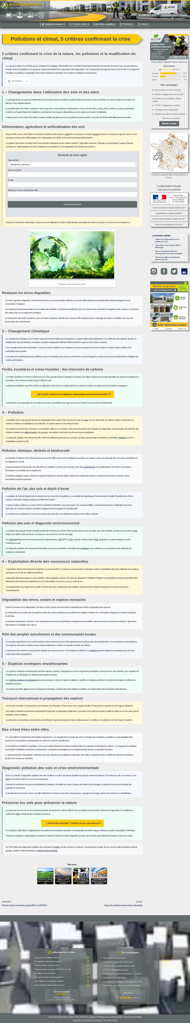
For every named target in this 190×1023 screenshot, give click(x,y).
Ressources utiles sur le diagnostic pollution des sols (167, 258)
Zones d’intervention (132, 1017)
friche (8, 779)
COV (71, 539)
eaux (86, 420)
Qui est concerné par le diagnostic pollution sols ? (169, 208)
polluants (13, 539)
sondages (84, 548)
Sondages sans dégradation (166, 110)
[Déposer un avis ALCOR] (128, 996)
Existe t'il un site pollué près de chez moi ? (169, 224)
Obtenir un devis (169, 123)
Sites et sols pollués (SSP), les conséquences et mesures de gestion (169, 252)
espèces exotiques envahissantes (23, 680)
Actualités (77, 1020)
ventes (57, 847)
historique (122, 438)
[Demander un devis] (169, 286)
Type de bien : (13, 160)
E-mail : (11, 180)
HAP (60, 539)
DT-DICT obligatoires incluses (167, 105)
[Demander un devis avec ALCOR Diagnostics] (169, 49)
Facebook (87, 1020)
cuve (135, 531)
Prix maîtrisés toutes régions (113, 958)
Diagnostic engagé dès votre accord (116, 962)
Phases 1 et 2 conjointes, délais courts (167, 99)
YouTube (107, 1020)
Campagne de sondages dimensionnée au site (121, 981)
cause (67, 134)
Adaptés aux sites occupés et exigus (170, 114)
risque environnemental (47, 851)
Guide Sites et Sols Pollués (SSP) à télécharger (168, 246)
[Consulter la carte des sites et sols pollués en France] (169, 153)
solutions (93, 650)
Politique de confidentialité (110, 1017)
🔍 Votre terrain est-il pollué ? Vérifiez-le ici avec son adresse (71, 823)
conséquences (89, 467)
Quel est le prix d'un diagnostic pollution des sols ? (169, 219)
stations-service (30, 432)
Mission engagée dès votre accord (169, 94)
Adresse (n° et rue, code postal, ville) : (23, 190)
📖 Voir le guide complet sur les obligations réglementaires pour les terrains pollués (71, 394)
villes (18, 814)
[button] (64, 24)
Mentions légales (88, 1017)
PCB (96, 539)
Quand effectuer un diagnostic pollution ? (169, 213)
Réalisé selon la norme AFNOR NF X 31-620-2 (121, 974)
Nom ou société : (15, 170)
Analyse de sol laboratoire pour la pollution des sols (167, 240)
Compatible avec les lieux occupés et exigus (120, 986)
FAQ (115, 1020)
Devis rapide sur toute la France (168, 90)
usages (96, 134)
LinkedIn (98, 1020)
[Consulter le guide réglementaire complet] (169, 311)
